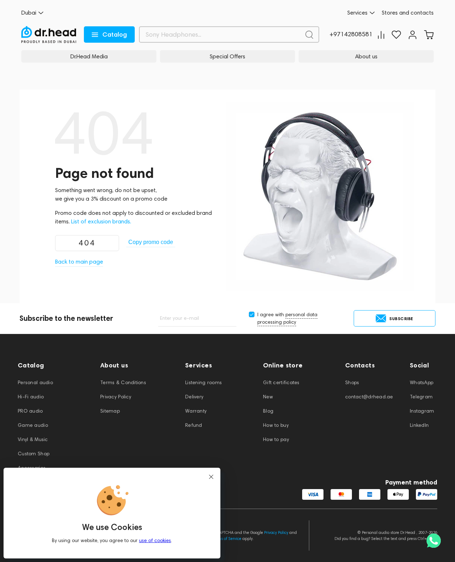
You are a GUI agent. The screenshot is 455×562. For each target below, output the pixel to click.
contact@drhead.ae (369, 397)
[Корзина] (429, 34)
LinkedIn (419, 425)
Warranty (196, 411)
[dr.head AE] (48, 34)
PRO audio (30, 411)
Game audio (33, 425)
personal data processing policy (287, 318)
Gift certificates (281, 383)
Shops (352, 383)
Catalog (114, 34)
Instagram (422, 411)
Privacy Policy (115, 397)
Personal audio (35, 383)
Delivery (194, 397)
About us (366, 56)
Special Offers (227, 56)
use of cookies (155, 540)
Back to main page (79, 261)
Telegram (421, 397)
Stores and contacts (408, 13)
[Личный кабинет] (412, 34)
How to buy (276, 425)
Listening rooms (203, 383)
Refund (193, 425)
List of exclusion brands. (101, 221)
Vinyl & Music (33, 439)
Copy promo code (150, 242)
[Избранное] (396, 34)
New (268, 397)
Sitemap (110, 411)
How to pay (276, 439)
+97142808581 (351, 34)
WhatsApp (421, 383)
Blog (268, 411)
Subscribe (401, 318)
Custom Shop (33, 454)
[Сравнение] (381, 34)
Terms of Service (226, 538)
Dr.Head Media (89, 56)
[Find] (309, 34)
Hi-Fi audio (31, 397)
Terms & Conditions (123, 383)
